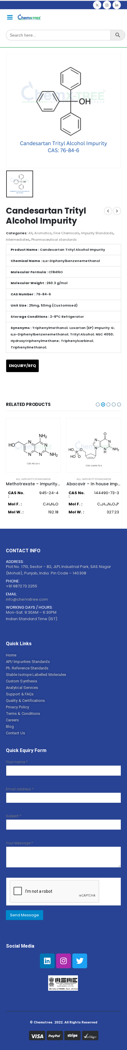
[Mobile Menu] (10, 17)
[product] (33, 445)
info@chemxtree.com (27, 599)
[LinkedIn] (117, 5)
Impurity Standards (97, 233)
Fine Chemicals (66, 233)
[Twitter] (97, 5)
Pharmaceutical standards (54, 239)
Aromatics (43, 233)
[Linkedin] (47, 961)
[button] (97, 404)
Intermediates (18, 239)
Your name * (17, 762)
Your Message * (19, 843)
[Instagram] (107, 5)
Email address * (20, 789)
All (30, 233)
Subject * (13, 816)
